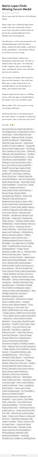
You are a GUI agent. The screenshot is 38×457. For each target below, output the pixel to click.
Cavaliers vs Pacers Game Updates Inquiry (18, 207)
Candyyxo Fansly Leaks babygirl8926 (16, 290)
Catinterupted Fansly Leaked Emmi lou (16, 190)
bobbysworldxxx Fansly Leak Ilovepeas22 (17, 265)
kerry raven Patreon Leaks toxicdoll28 (16, 165)
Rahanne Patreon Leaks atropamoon (22, 346)
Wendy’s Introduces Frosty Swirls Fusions (18, 368)
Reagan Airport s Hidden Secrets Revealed (19, 313)
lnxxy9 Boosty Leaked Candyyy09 (15, 371)
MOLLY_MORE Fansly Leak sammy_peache (18, 310)
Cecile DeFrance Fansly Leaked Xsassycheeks (19, 271)
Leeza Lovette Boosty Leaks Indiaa (15, 341)
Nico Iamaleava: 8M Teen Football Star (17, 268)
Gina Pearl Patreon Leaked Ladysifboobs (17, 129)
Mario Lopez (5, 13)
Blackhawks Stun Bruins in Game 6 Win (17, 201)
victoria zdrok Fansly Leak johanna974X (17, 204)
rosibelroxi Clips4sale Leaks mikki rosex (17, 210)
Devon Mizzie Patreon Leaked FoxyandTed (19, 316)
